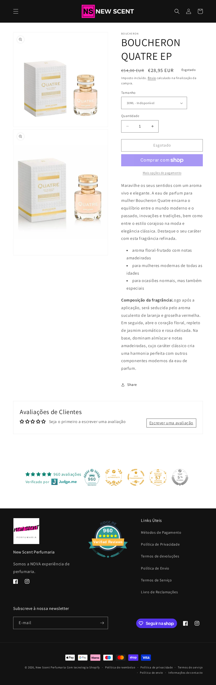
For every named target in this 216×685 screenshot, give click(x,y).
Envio (152, 78)
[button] (16, 11)
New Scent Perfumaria (51, 667)
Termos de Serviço (156, 580)
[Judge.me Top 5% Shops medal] (179, 477)
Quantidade (130, 116)
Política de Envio (155, 568)
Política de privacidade (156, 667)
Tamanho (128, 92)
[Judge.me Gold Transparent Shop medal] (135, 477)
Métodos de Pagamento (161, 532)
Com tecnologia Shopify (83, 667)
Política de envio (151, 672)
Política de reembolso (120, 667)
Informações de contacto (185, 672)
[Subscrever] (102, 623)
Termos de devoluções (160, 556)
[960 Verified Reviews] (108, 560)
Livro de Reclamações (159, 592)
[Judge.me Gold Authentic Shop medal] (113, 477)
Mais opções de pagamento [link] (162, 173)
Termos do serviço (190, 667)
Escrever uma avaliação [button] (171, 423)
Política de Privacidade (160, 544)
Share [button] (132, 384)
